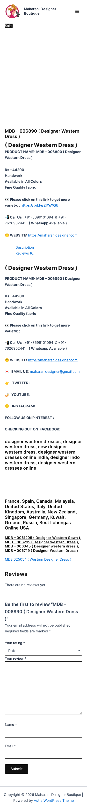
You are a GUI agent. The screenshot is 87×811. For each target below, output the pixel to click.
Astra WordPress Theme (54, 800)
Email (10, 746)
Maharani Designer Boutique (40, 11)
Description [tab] (24, 247)
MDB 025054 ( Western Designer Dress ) (38, 559)
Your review (15, 658)
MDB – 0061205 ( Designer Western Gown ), (43, 538)
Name (11, 724)
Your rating (15, 643)
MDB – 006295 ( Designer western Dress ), (42, 542)
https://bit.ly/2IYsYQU (39, 205)
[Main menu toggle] (77, 11)
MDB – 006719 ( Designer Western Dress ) (41, 550)
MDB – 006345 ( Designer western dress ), (42, 546)
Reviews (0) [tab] (25, 253)
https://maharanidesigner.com (53, 235)
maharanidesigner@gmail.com (55, 371)
